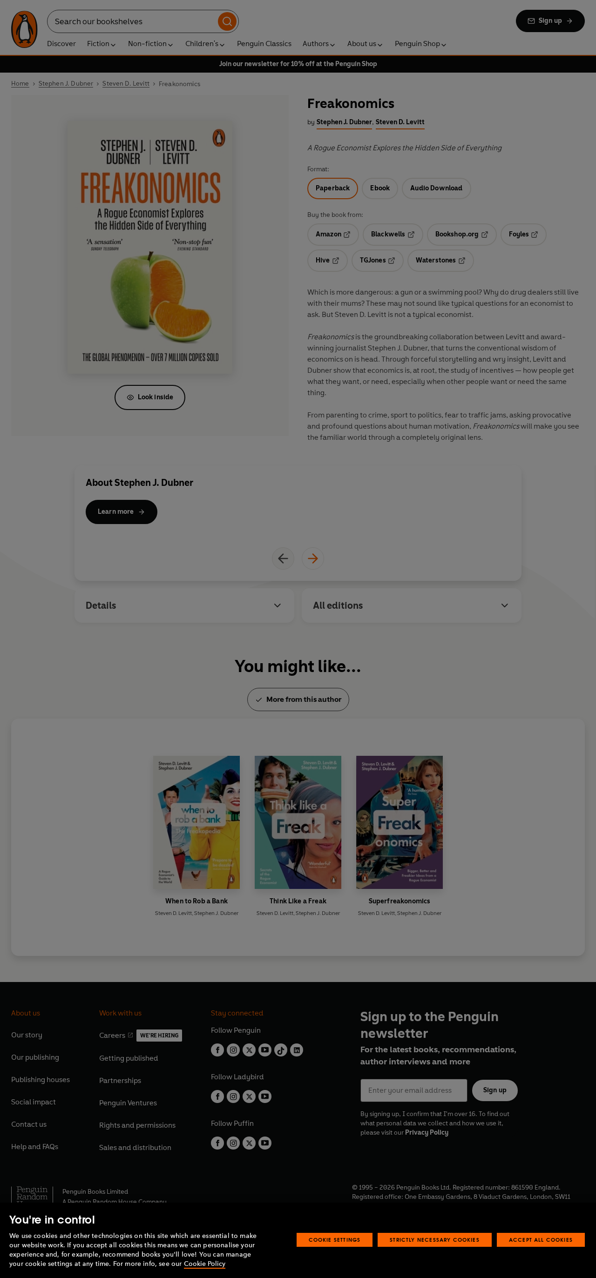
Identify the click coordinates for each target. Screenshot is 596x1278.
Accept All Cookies (541, 1239)
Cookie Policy (204, 1264)
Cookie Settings (335, 1239)
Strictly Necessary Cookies (435, 1239)
